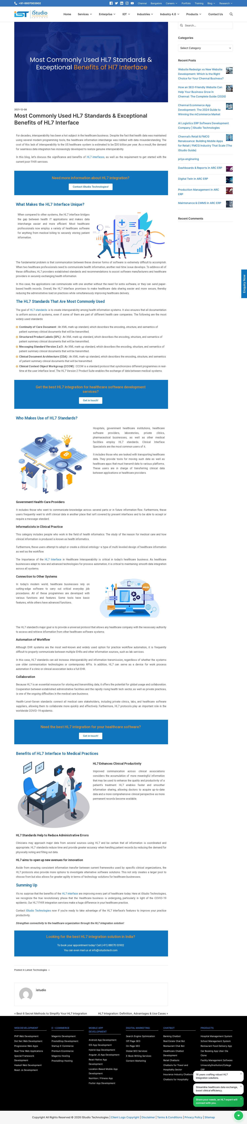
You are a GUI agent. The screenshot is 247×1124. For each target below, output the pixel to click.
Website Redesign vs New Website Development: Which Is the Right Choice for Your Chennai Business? (200, 74)
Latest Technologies (36, 970)
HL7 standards (38, 310)
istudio (41, 990)
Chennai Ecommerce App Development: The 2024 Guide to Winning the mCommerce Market (199, 109)
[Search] (231, 14)
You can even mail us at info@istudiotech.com (90, 950)
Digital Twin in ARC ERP (193, 178)
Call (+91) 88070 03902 (110, 945)
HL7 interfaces (96, 157)
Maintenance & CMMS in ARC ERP (199, 203)
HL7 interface (70, 893)
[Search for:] (205, 25)
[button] (91, 187)
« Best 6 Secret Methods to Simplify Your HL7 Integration (50, 1013)
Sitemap (209, 1117)
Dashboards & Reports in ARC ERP (200, 167)
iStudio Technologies (38, 910)
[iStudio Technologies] (31, 14)
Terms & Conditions (169, 1117)
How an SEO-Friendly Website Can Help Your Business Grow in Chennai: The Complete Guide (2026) (202, 91)
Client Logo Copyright (125, 1117)
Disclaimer (148, 1117)
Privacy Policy (193, 1117)
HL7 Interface (53, 559)
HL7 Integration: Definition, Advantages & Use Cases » (133, 1013)
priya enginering (188, 159)
